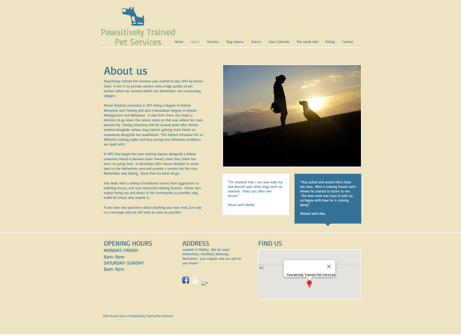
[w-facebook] (204, 284)
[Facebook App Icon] (185, 280)
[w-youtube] (195, 280)
